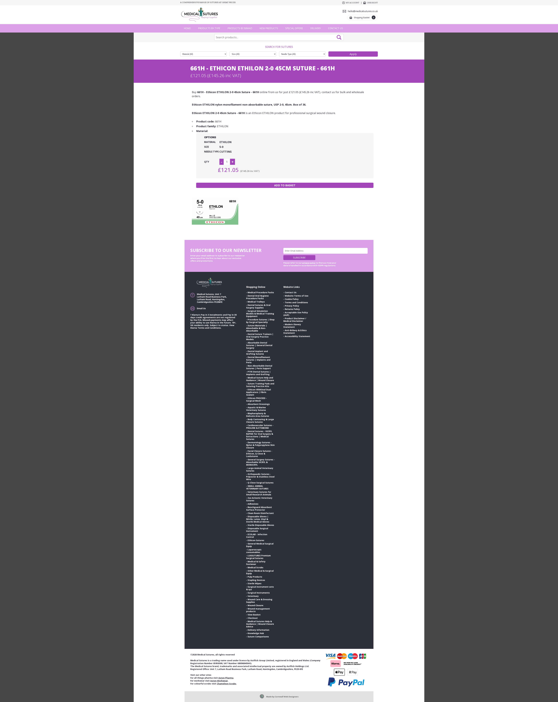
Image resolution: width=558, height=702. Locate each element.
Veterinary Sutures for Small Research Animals (258, 493)
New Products (269, 28)
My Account (352, 2)
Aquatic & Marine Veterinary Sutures (256, 408)
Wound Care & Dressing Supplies (259, 600)
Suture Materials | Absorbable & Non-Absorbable (256, 328)
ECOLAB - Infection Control (256, 535)
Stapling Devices (256, 580)
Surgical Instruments (259, 592)
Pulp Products (255, 576)
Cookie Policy (292, 299)
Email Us (201, 308)
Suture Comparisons (258, 636)
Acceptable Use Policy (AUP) (295, 313)
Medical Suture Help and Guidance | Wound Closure (260, 379)
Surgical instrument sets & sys (260, 588)
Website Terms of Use (296, 295)
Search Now (339, 37)
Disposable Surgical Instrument (257, 529)
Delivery (315, 28)
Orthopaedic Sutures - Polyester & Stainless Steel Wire (260, 477)
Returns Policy (292, 309)
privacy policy (308, 263)
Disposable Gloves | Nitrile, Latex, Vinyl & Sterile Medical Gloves (257, 519)
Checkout (372, 2)
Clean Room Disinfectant (261, 513)
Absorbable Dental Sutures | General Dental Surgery (259, 345)
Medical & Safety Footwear (255, 562)
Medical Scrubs (255, 567)
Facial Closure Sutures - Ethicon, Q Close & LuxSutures (259, 454)
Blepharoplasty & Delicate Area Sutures (257, 414)
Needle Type (211, 151)
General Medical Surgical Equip (259, 545)
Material (210, 142)
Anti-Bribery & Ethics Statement (295, 331)
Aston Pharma (225, 677)
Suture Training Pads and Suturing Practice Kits (260, 385)
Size (206, 146)
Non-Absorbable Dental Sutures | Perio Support (259, 367)
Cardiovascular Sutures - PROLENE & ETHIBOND (259, 426)
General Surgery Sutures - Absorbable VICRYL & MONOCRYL (260, 462)
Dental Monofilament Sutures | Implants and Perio (258, 360)
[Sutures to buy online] (200, 14)
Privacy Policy (292, 305)
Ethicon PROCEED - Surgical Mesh (256, 399)
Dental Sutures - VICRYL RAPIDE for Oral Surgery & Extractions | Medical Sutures (259, 435)
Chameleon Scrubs (226, 683)
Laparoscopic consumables (254, 551)
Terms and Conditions (296, 302)
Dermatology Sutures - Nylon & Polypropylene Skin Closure (260, 445)
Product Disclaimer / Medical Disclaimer (294, 319)
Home (187, 28)
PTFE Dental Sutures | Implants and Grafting (258, 373)
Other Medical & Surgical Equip (260, 572)
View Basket (254, 614)
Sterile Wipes (254, 583)
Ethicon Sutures (256, 540)
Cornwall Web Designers (286, 696)
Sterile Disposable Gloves (261, 525)
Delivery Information (258, 630)
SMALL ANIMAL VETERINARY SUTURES (257, 487)
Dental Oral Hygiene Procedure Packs (257, 297)
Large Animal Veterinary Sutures (259, 469)
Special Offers (294, 28)
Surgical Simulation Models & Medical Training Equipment (260, 314)
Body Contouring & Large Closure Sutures (260, 420)
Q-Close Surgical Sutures (260, 482)
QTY (206, 161)
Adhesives (253, 503)
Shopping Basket (364, 17)
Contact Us (335, 28)
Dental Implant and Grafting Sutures (257, 352)
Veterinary (253, 596)
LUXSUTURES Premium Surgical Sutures (258, 557)
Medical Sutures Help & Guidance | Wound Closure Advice (260, 624)
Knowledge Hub (256, 633)
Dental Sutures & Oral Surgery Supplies (258, 306)
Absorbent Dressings (259, 404)
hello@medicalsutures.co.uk (363, 11)
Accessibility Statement (297, 336)
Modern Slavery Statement (292, 325)
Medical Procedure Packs (261, 292)
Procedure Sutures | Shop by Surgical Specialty (260, 321)
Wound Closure (255, 605)
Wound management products (258, 610)
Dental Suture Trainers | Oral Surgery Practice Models (259, 337)
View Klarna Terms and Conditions (212, 326)
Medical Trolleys (256, 301)
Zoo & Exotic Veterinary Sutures (259, 499)
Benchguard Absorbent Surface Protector (259, 508)
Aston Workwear (219, 680)
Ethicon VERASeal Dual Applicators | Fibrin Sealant (258, 392)
